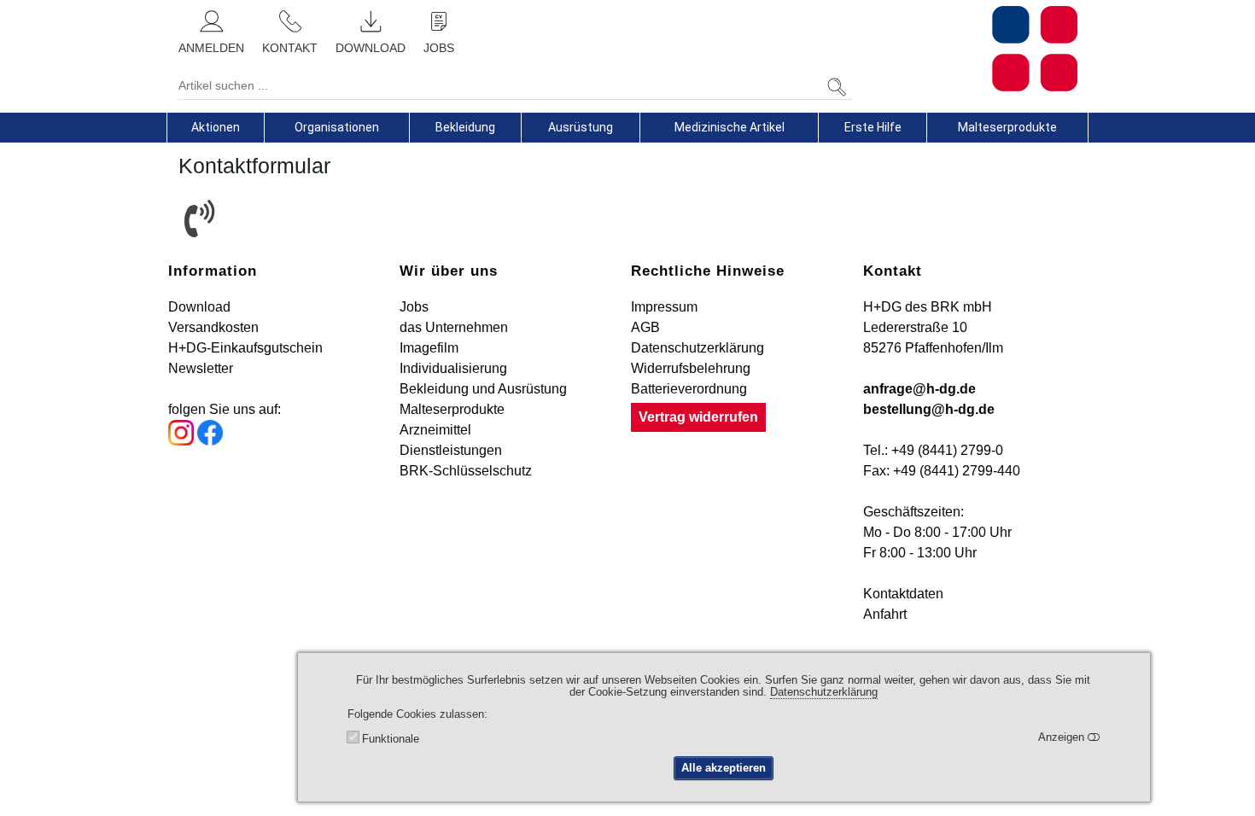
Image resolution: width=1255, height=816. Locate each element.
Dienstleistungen (451, 450)
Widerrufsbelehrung (690, 368)
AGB (645, 327)
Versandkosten (213, 327)
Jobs (414, 307)
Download (199, 307)
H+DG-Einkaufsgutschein (245, 348)
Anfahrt (885, 614)
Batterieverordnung (689, 389)
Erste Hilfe (873, 127)
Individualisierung (453, 368)
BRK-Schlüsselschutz (466, 470)
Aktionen (215, 127)
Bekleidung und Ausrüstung (483, 389)
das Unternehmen (454, 327)
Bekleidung (465, 127)
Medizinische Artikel (729, 127)
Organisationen (337, 127)
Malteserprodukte (1007, 127)
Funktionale (390, 739)
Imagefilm (429, 348)
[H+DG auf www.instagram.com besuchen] (181, 441)
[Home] (970, 48)
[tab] (215, 127)
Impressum (664, 307)
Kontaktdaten (903, 593)
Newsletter (200, 368)
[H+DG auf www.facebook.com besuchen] (210, 441)
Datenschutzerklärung (697, 348)
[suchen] (836, 87)
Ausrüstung (580, 127)
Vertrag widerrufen (698, 417)
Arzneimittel (435, 430)
